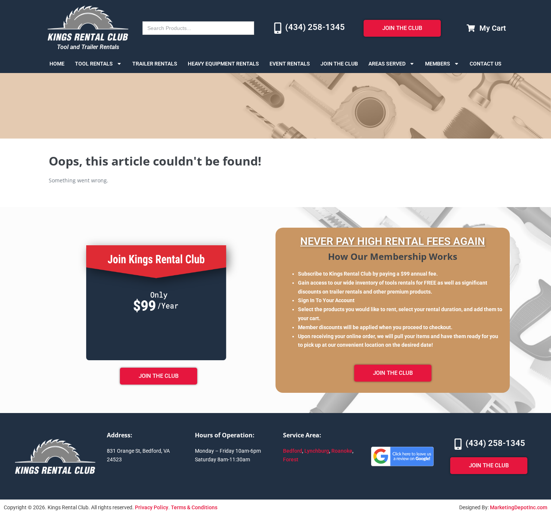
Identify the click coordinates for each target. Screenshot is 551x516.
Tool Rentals (94, 64)
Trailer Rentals (154, 64)
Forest (290, 459)
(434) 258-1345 (315, 27)
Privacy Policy (151, 507)
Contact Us (486, 64)
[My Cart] (471, 28)
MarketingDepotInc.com (518, 507)
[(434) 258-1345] (277, 28)
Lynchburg (316, 451)
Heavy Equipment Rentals (223, 64)
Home (56, 64)
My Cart (492, 28)
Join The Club (339, 64)
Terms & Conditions (194, 507)
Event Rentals (290, 64)
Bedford (292, 451)
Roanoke (341, 451)
